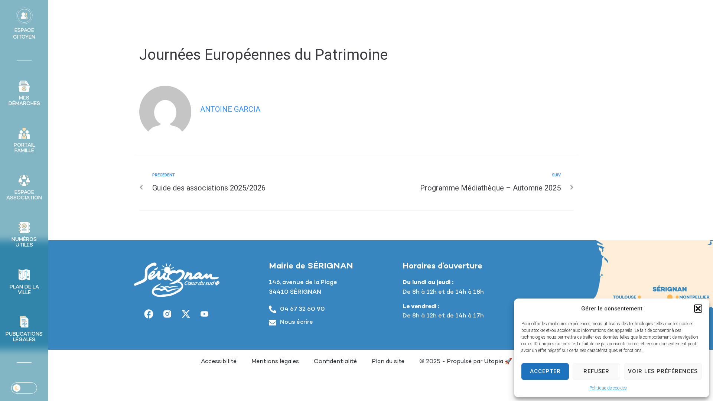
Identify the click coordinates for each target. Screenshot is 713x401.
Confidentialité (335, 362)
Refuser (596, 371)
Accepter (545, 371)
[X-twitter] (186, 313)
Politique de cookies (608, 388)
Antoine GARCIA (230, 109)
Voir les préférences (663, 371)
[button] (698, 308)
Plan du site (388, 362)
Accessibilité (219, 362)
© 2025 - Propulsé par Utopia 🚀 (465, 362)
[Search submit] (624, 16)
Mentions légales (275, 362)
